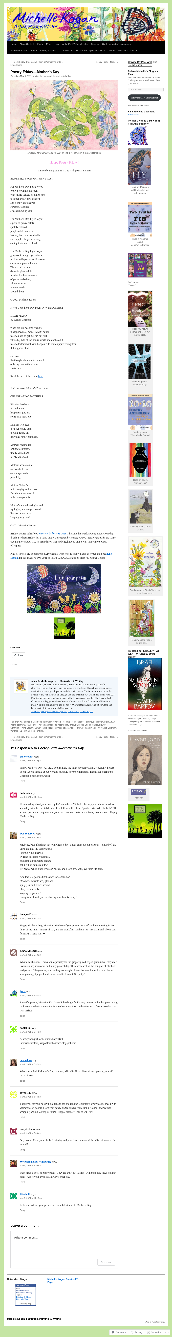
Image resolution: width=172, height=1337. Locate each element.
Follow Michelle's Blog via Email (143, 72)
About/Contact (27, 44)
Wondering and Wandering (35, 1161)
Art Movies (67, 50)
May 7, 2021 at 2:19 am (30, 837)
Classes (95, 44)
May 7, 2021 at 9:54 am (30, 995)
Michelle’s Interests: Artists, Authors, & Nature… (34, 50)
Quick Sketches (30, 724)
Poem (13, 724)
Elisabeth (25, 1194)
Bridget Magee (91, 724)
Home (13, 44)
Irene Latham (28, 727)
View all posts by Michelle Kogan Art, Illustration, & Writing (62, 711)
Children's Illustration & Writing (47, 721)
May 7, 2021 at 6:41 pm (30, 1031)
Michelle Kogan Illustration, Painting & (25, 1291)
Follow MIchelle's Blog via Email (144, 97)
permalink (38, 730)
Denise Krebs (27, 833)
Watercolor (15, 730)
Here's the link (133, 114)
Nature (80, 721)
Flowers (102, 724)
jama (23, 991)
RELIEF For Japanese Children (91, 50)
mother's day (60, 727)
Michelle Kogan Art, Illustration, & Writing (53, 75)
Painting (88, 721)
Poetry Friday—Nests (107, 61)
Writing (41, 724)
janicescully (26, 756)
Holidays (66, 721)
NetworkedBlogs (22, 1285)
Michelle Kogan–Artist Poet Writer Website (67, 44)
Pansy (78, 727)
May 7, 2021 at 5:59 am (30, 954)
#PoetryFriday (62, 724)
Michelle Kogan (46, 727)
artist (72, 724)
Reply (22, 780)
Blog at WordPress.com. (155, 1321)
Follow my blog (25, 1304)
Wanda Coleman (108, 727)
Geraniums (15, 727)
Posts (40, 44)
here (40, 376)
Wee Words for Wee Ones (52, 533)
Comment (106, 1262)
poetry (19, 724)
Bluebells (79, 724)
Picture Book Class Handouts (123, 50)
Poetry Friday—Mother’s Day (34, 71)
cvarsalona (26, 1060)
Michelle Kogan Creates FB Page (62, 1280)
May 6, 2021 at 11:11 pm (31, 796)
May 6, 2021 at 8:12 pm (30, 760)
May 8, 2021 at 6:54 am (30, 1096)
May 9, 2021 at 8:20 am (30, 1165)
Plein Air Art (109, 721)
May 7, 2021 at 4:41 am (30, 918)
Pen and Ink (87, 727)
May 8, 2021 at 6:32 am (30, 1064)
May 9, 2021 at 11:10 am (31, 1197)
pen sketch (98, 721)
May (36, 727)
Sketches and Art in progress (116, 44)
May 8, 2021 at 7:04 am (30, 1133)
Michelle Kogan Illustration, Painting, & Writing (34, 1318)
